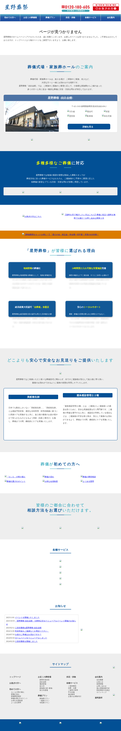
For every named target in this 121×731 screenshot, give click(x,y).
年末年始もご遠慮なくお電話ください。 (32, 631)
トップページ (15, 677)
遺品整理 (71, 694)
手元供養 (71, 692)
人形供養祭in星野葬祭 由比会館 (28, 628)
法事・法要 (72, 688)
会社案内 (111, 17)
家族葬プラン (45, 698)
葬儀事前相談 (16, 696)
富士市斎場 (44, 690)
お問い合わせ (101, 686)
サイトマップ (101, 692)
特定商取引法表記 (103, 690)
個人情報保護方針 (103, 688)
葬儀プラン (50, 17)
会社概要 (100, 680)
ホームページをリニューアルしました (31, 638)
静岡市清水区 (45, 680)
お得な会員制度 (17, 700)
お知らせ (100, 682)
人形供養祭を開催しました (26, 641)
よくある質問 (16, 702)
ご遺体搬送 (72, 686)
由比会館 (43, 682)
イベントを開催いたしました (27, 617)
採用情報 (100, 684)
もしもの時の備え (17, 692)
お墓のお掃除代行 (74, 696)
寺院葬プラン (45, 703)
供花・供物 (70, 17)
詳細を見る (88, 127)
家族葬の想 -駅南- (46, 688)
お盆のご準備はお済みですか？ (28, 635)
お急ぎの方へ (15, 683)
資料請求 (98, 698)
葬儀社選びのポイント (19, 698)
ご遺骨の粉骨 (73, 690)
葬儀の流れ (15, 694)
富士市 (42, 686)
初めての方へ (10, 17)
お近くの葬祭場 (44, 677)
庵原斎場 (43, 684)
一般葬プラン (45, 701)
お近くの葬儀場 (30, 17)
